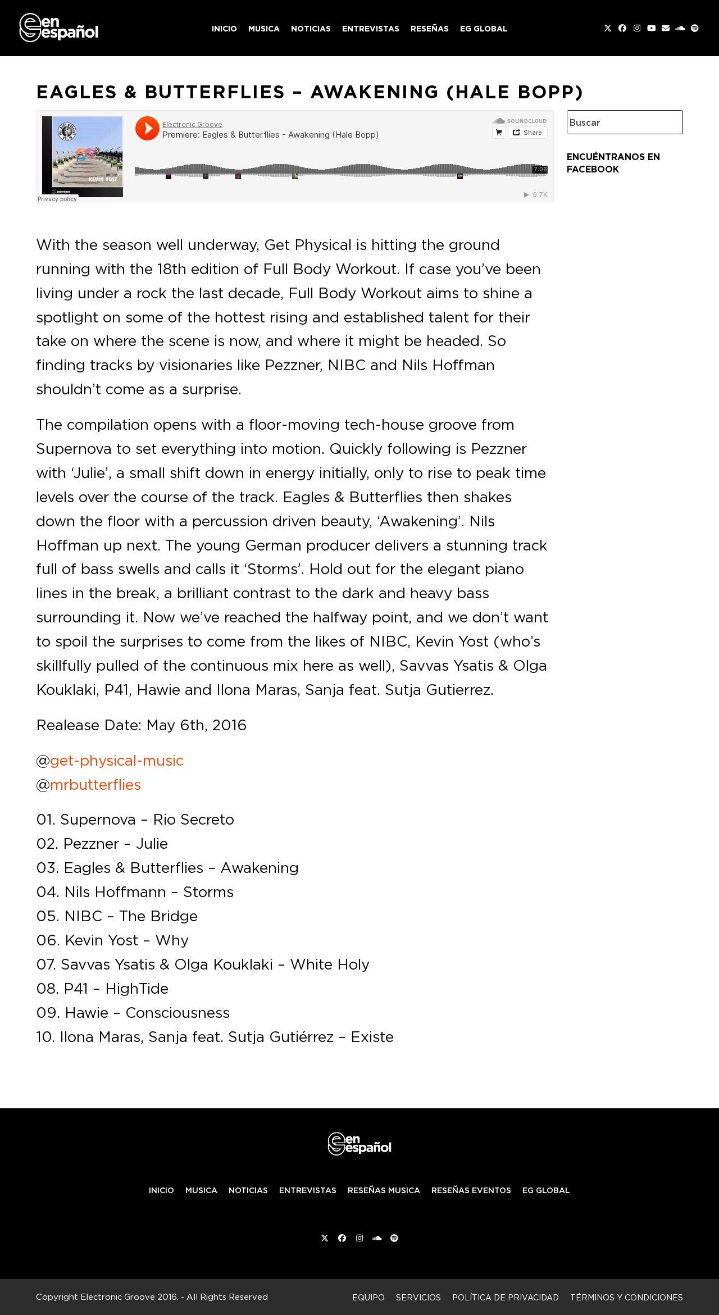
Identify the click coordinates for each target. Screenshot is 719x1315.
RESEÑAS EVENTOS (471, 1190)
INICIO (161, 1190)
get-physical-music (117, 760)
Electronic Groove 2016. (129, 1296)
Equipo (368, 1297)
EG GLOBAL (546, 1190)
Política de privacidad (505, 1297)
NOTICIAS (248, 1190)
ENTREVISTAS (307, 1190)
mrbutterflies (95, 784)
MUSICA (201, 1190)
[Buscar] (666, 122)
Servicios (418, 1297)
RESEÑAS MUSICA (384, 1190)
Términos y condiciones (626, 1297)
